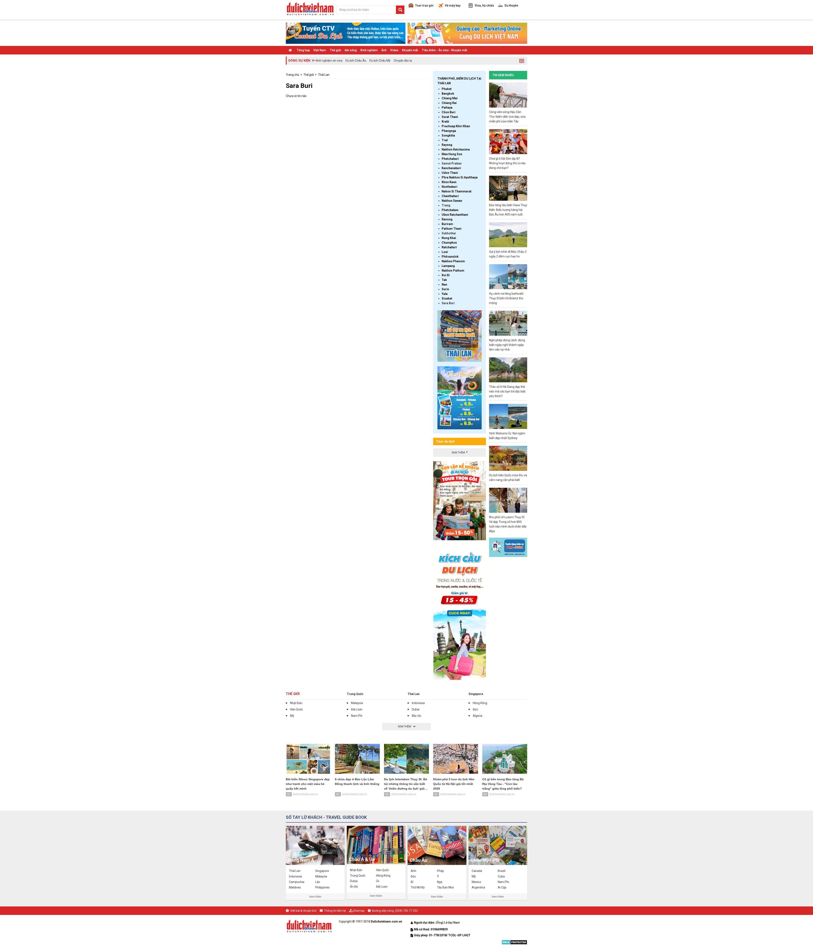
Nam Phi (356, 715)
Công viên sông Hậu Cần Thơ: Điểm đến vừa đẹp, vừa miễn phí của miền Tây (507, 116)
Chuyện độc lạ (403, 60)
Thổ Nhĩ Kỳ (418, 887)
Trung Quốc (355, 694)
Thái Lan (323, 74)
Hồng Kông (480, 703)
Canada (477, 871)
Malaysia (357, 703)
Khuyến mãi (410, 50)
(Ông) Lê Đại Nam (448, 922)
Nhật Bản (296, 703)
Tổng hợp (303, 50)
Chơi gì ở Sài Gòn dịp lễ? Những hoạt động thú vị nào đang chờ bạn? (507, 163)
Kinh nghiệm (369, 50)
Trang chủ (292, 74)
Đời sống (351, 50)
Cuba (501, 876)
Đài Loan (356, 709)
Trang (446, 205)
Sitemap (359, 910)
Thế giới (335, 50)
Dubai (415, 709)
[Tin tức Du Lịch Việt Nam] (309, 925)
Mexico (476, 882)
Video (394, 50)
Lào (317, 882)
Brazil (501, 871)
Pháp (440, 871)
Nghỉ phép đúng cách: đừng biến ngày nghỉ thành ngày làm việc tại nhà (507, 344)
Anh (413, 871)
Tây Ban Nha (445, 887)
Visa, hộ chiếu (484, 5)
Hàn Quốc (296, 709)
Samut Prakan (452, 163)
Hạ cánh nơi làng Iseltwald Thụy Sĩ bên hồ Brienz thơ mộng (506, 298)
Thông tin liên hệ (335, 910)
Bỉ (412, 882)
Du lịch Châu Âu (356, 60)
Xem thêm (315, 896)
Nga (439, 882)
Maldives (295, 887)
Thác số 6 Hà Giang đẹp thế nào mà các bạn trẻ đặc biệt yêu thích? (507, 391)
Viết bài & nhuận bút (303, 910)
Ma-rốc (416, 715)
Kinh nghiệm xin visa (329, 60)
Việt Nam (319, 50)
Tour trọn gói (424, 5)
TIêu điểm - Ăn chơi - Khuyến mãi (444, 50)
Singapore (476, 694)
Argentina (478, 887)
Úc (377, 881)
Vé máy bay (452, 5)
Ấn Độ (354, 886)
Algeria (477, 715)
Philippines (322, 887)
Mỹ (292, 715)
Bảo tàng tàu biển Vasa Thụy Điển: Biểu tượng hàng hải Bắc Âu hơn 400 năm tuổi (508, 209)
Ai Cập (502, 887)
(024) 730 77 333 (406, 910)
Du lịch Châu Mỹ (379, 60)
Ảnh (384, 50)
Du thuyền (511, 5)
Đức (475, 709)
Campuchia (296, 882)
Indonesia (418, 703)
